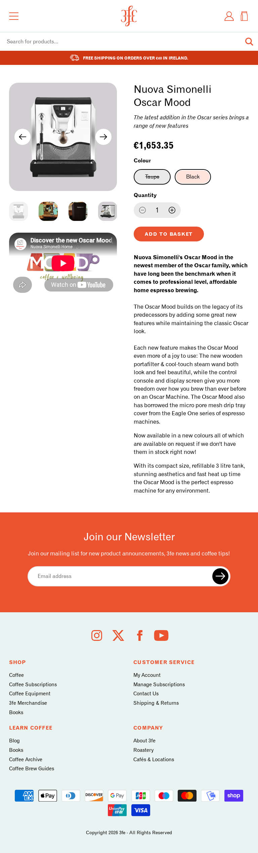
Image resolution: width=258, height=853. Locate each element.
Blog (14, 741)
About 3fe (144, 741)
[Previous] (22, 137)
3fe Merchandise (28, 703)
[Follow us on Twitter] (118, 635)
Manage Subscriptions (159, 685)
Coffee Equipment (29, 694)
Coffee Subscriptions (33, 685)
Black (193, 176)
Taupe (158, 179)
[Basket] (244, 16)
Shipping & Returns (156, 703)
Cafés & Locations (153, 760)
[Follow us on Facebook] (140, 635)
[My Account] (229, 16)
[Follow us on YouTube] (161, 635)
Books (16, 712)
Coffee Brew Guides (31, 769)
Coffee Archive (25, 760)
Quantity (145, 195)
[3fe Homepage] (129, 16)
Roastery (143, 750)
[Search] (249, 42)
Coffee (16, 675)
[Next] (103, 137)
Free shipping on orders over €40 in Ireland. (135, 58)
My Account (147, 675)
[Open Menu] (13, 16)
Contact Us (146, 694)
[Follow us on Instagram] (97, 635)
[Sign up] (220, 576)
